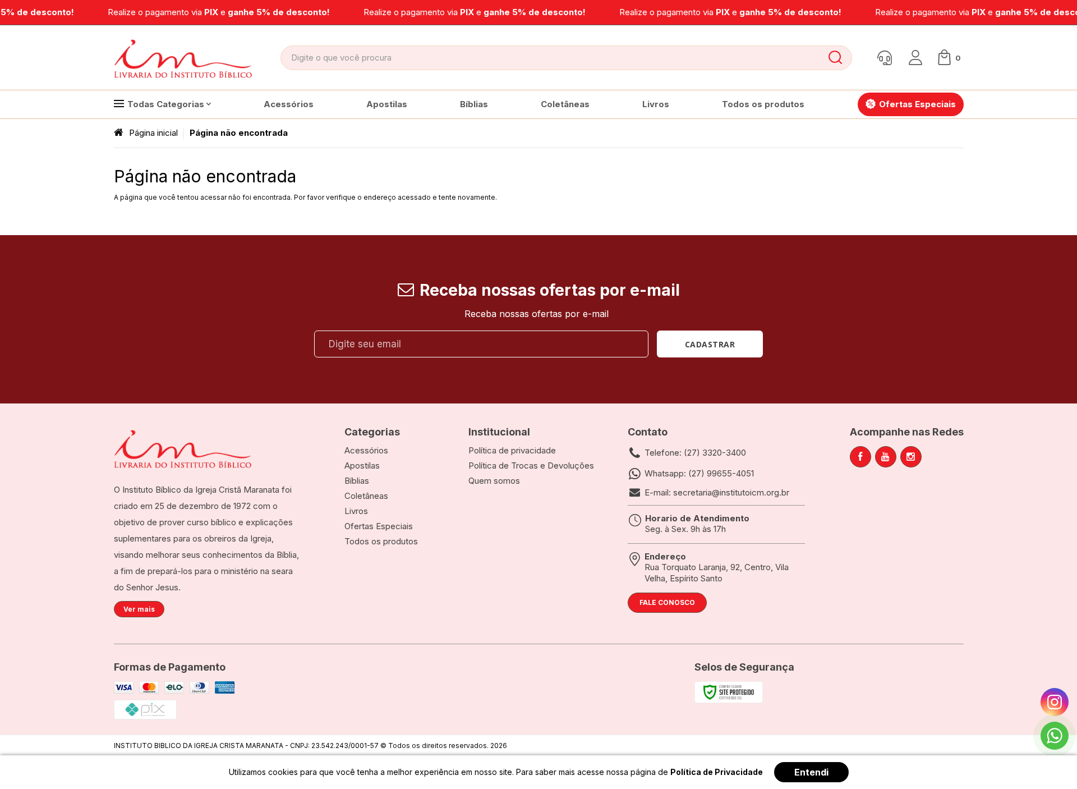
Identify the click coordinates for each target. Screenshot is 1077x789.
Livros (356, 511)
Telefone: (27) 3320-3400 (695, 452)
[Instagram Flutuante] (1055, 702)
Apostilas (362, 465)
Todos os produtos (381, 541)
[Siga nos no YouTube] (885, 456)
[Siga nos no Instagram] (911, 456)
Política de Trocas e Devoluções (531, 465)
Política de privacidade (512, 450)
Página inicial (153, 132)
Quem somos (494, 480)
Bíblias (356, 480)
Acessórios (366, 450)
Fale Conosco (667, 602)
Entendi (811, 772)
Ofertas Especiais (378, 526)
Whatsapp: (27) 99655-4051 (699, 473)
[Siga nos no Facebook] (860, 456)
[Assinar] (710, 344)
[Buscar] (835, 57)
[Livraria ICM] (184, 57)
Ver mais (139, 609)
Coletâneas (366, 495)
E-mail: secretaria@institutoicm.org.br (717, 492)
